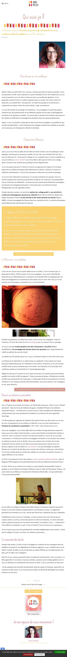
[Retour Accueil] (33, 3)
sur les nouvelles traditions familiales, (45, 459)
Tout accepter (60, 652)
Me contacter (34, 591)
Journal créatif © (20, 160)
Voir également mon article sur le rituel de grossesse (39, 389)
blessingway (33, 342)
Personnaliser (39, 654)
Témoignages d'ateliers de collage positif (33, 254)
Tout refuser (29, 654)
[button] (5, 3)
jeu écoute (31, 446)
